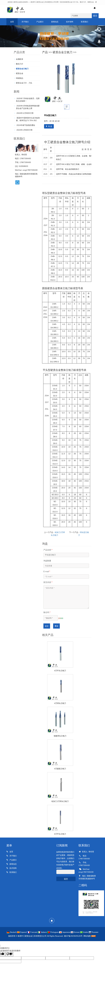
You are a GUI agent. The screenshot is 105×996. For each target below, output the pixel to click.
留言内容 (47, 582)
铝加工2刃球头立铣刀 (60, 801)
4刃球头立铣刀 (60, 703)
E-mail (46, 571)
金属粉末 (19, 59)
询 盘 (50, 126)
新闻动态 (54, 22)
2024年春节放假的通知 (25, 125)
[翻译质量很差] (9, 954)
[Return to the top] (99, 42)
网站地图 (87, 936)
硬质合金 (19, 73)
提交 (95, 16)
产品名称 (47, 550)
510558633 (23, 166)
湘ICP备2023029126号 (73, 936)
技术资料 (69, 22)
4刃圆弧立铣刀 (60, 769)
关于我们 (25, 22)
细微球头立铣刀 (60, 736)
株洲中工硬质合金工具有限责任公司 (32, 936)
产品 (45, 52)
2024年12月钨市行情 (24, 113)
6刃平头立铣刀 (60, 834)
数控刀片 (19, 64)
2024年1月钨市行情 (24, 130)
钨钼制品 (19, 78)
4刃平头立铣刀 (60, 671)
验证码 (46, 612)
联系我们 (84, 22)
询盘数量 (47, 561)
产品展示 (40, 22)
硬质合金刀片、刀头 (24, 83)
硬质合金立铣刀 (62, 52)
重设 (56, 626)
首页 (12, 22)
